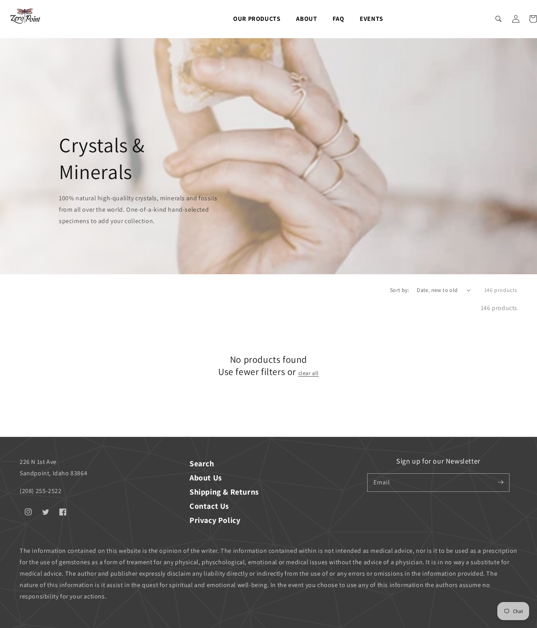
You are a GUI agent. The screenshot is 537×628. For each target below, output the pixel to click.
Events (371, 19)
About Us (205, 478)
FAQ (338, 19)
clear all (308, 373)
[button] (498, 19)
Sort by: (399, 290)
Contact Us (209, 506)
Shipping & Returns (224, 492)
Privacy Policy (214, 520)
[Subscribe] (500, 482)
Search (201, 463)
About (306, 19)
